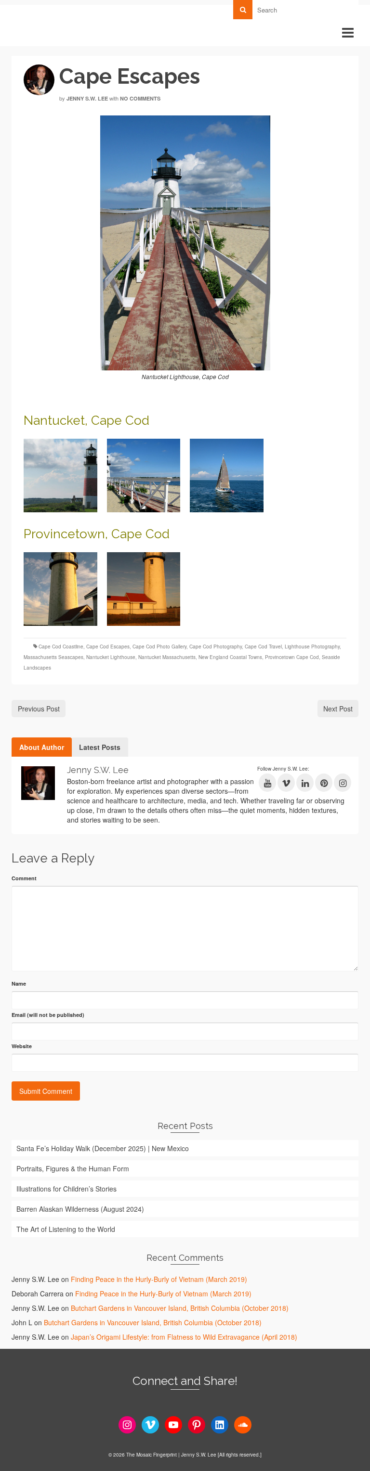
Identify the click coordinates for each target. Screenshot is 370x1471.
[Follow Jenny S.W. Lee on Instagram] (342, 783)
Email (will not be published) (48, 1014)
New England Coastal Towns (230, 657)
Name (19, 983)
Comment (24, 878)
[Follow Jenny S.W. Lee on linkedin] (305, 783)
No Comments (140, 98)
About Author (41, 747)
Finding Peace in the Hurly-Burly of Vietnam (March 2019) (159, 1279)
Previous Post (39, 708)
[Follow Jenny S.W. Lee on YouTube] (267, 783)
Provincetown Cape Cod (292, 657)
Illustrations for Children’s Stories (66, 1188)
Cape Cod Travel (263, 646)
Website (22, 1046)
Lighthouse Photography (312, 646)
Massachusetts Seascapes (53, 657)
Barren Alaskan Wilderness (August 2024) (80, 1209)
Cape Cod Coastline (61, 646)
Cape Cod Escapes (108, 646)
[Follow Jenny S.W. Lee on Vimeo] (286, 783)
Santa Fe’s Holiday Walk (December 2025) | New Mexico (102, 1148)
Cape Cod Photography (215, 646)
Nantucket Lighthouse (110, 657)
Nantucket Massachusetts (167, 657)
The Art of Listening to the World (65, 1229)
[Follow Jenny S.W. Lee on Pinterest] (323, 783)
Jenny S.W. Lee (87, 98)
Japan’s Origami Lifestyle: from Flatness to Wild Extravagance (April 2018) (184, 1337)
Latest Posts (99, 747)
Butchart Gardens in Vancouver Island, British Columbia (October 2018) (180, 1308)
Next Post (338, 708)
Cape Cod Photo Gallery (159, 646)
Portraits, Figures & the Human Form (72, 1168)
